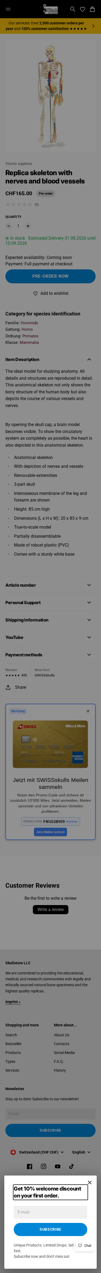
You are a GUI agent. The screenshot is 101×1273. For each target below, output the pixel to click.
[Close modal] (90, 1182)
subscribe (50, 1229)
